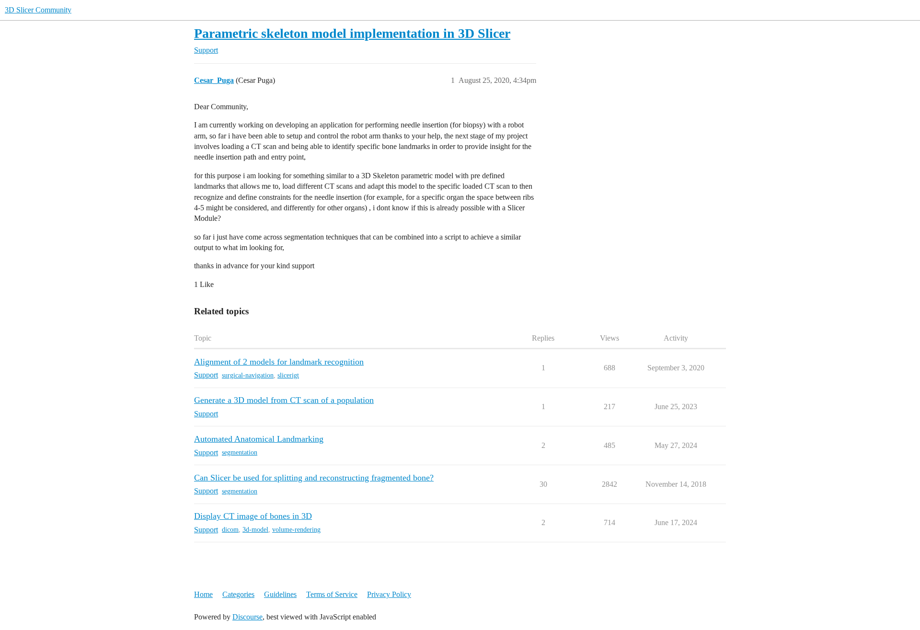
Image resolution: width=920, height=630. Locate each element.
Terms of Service (331, 594)
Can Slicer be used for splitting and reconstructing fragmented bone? (314, 477)
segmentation (239, 452)
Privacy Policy (389, 594)
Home (203, 594)
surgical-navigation (248, 375)
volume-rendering (296, 529)
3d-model (255, 529)
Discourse (247, 617)
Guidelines (280, 594)
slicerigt (288, 375)
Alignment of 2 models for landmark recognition (279, 362)
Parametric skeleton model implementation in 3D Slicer (352, 33)
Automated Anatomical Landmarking (258, 439)
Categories (238, 594)
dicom (230, 529)
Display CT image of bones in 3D (253, 516)
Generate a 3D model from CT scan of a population (284, 400)
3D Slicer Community (38, 10)
